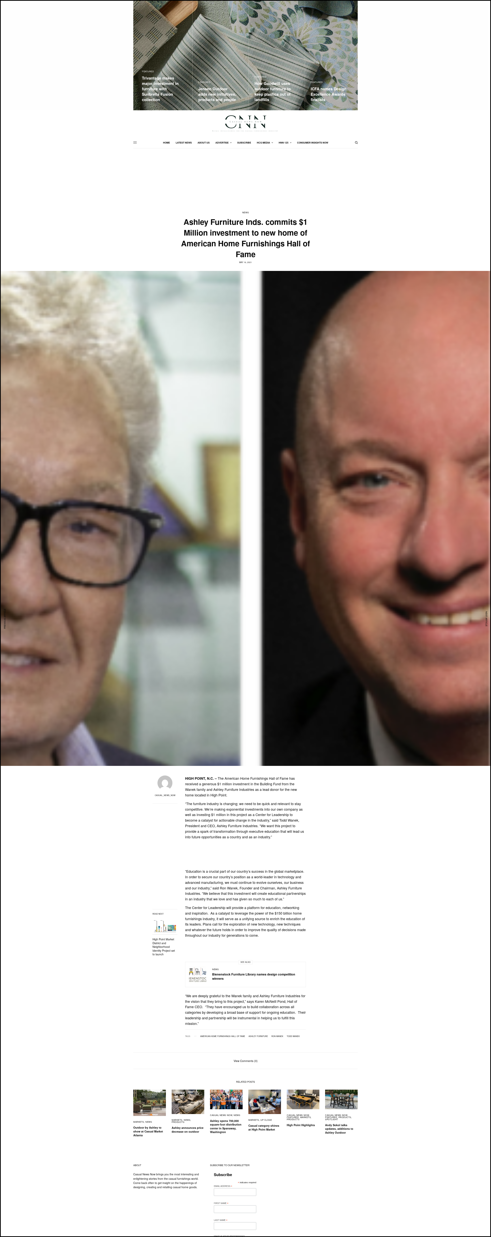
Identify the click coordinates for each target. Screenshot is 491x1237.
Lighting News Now (235, 672)
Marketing (230, 688)
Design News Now (234, 666)
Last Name (228, 626)
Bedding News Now (235, 677)
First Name (229, 609)
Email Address (231, 592)
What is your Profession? (237, 643)
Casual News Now (234, 683)
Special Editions (233, 694)
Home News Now (233, 661)
